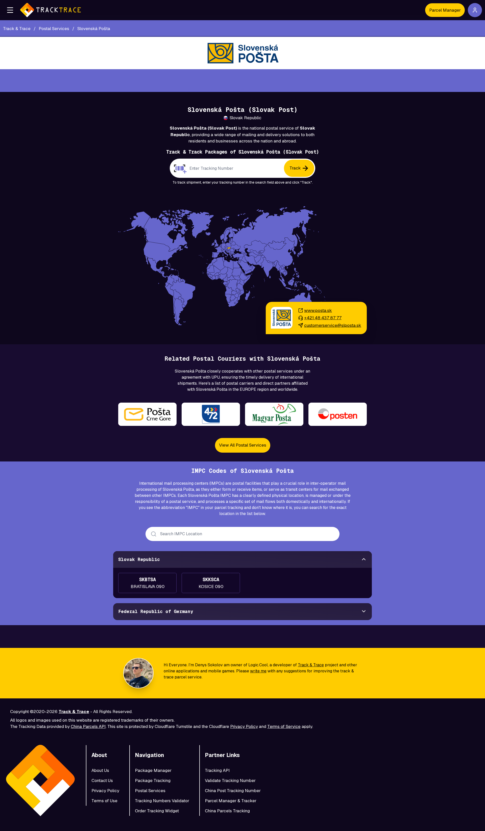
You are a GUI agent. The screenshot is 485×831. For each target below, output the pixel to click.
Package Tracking (153, 780)
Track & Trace (311, 665)
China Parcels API (88, 726)
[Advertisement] (242, 80)
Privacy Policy (244, 726)
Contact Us (102, 780)
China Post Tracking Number (233, 790)
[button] (10, 10)
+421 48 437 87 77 (323, 318)
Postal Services (150, 790)
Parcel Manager (445, 10)
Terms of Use (104, 800)
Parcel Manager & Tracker (230, 800)
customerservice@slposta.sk (332, 325)
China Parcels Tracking (227, 811)
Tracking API (217, 770)
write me (258, 671)
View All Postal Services (242, 445)
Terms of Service (284, 726)
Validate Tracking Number (230, 780)
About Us (100, 770)
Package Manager (153, 770)
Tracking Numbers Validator (162, 800)
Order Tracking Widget (157, 811)
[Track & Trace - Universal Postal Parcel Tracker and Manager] (50, 10)
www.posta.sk (318, 310)
